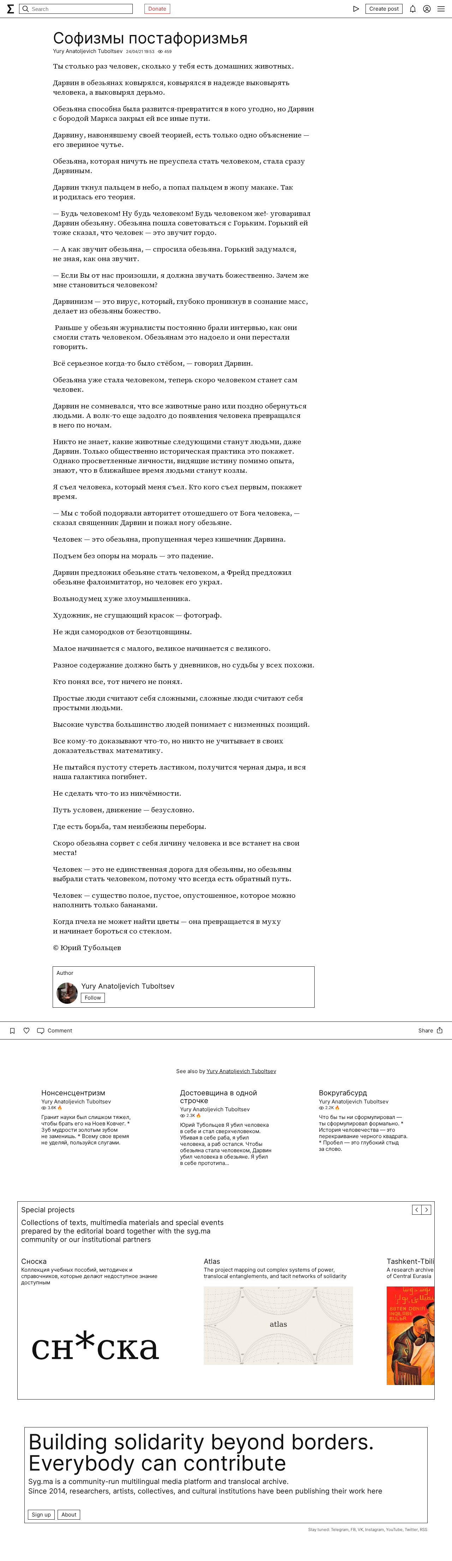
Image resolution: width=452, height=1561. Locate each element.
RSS (423, 1529)
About (68, 1514)
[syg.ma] (10, 8)
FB (353, 1529)
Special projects (48, 1210)
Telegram (340, 1529)
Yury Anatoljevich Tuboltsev (88, 51)
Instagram (374, 1529)
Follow (93, 997)
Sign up (41, 1514)
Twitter (411, 1529)
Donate (157, 8)
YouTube (394, 1529)
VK (360, 1529)
